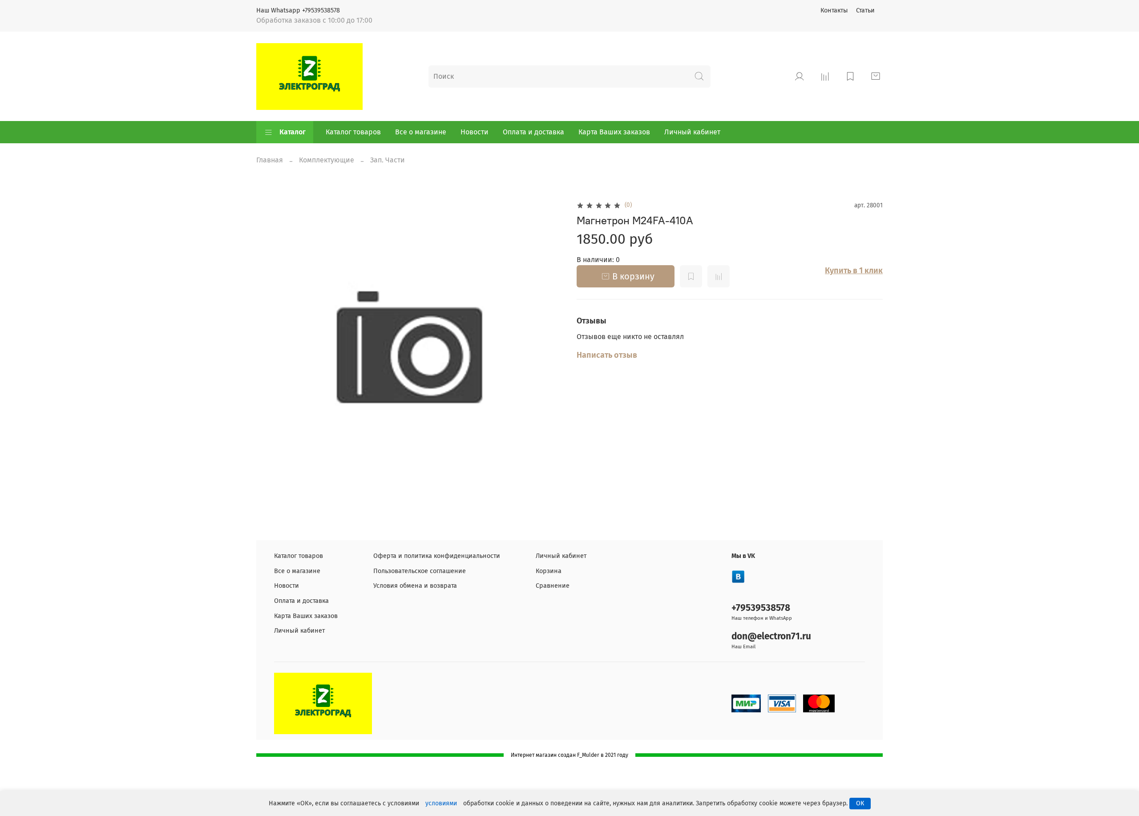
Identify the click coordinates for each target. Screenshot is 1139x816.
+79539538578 (760, 608)
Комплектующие (326, 160)
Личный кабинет (692, 132)
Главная (269, 160)
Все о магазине (420, 132)
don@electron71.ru (771, 636)
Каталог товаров (353, 132)
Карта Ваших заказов (614, 132)
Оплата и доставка (533, 132)
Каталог (292, 132)
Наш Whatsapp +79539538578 (298, 10)
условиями (441, 803)
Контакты (834, 10)
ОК (860, 803)
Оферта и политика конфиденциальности (436, 556)
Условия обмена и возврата (415, 586)
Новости (474, 132)
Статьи (865, 10)
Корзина (548, 571)
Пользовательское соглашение (419, 571)
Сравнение (553, 586)
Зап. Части (387, 160)
